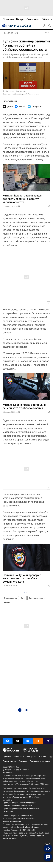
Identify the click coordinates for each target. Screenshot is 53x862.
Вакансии (7, 773)
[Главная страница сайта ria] (16, 26)
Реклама (23, 761)
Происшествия (10, 598)
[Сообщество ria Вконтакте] (28, 741)
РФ (22, 155)
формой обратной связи (28, 827)
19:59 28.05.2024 (10, 33)
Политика (7, 756)
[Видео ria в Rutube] (48, 741)
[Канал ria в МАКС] (8, 741)
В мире (42, 756)
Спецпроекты (9, 761)
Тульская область (36, 598)
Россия (7, 602)
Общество (19, 756)
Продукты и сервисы (40, 761)
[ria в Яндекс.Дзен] (18, 741)
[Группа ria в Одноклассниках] (38, 741)
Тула (23, 598)
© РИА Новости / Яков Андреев (14, 91)
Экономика (31, 756)
